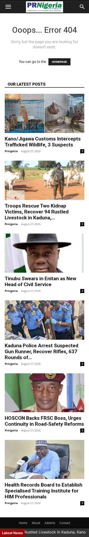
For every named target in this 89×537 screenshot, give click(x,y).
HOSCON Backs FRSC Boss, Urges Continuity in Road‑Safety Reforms (44, 421)
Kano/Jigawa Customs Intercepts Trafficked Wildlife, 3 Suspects (43, 142)
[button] (8, 6)
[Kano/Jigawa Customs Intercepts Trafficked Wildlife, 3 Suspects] (44, 113)
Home (23, 523)
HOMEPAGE (59, 61)
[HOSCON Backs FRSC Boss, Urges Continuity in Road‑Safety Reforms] (44, 392)
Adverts (50, 523)
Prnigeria (11, 151)
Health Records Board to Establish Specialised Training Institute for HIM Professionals (43, 491)
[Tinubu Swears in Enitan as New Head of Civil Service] (44, 253)
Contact (65, 523)
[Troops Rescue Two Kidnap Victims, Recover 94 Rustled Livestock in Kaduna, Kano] (44, 180)
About (36, 523)
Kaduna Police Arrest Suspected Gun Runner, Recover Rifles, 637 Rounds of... (41, 351)
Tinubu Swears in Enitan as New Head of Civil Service (40, 281)
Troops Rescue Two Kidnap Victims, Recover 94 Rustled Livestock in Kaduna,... (37, 212)
